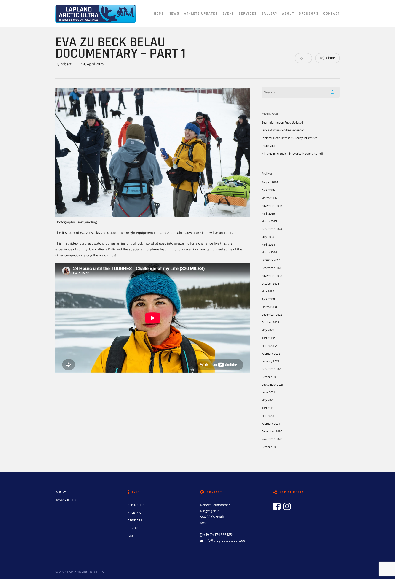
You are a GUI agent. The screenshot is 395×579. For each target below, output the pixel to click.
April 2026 (268, 190)
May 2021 (268, 400)
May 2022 (268, 330)
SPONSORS (135, 520)
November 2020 (272, 439)
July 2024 (268, 237)
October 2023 (270, 284)
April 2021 (268, 408)
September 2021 (272, 385)
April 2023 (268, 299)
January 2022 (270, 361)
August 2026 (270, 182)
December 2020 (272, 431)
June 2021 (268, 392)
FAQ (130, 536)
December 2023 (272, 268)
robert (66, 64)
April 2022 (268, 338)
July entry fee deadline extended (283, 130)
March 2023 (269, 307)
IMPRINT (60, 492)
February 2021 (271, 424)
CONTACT (134, 528)
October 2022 (270, 322)
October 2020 (270, 447)
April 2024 (268, 245)
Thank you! (268, 146)
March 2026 (269, 198)
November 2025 (272, 206)
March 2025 (269, 221)
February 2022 (271, 354)
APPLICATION (136, 505)
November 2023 (272, 276)
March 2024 (269, 252)
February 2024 (271, 260)
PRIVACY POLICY (65, 500)
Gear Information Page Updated (282, 123)
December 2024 (272, 229)
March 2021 (269, 416)
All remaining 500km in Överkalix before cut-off (292, 154)
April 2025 (268, 214)
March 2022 (269, 346)
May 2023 (268, 291)
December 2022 (272, 315)
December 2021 (272, 369)
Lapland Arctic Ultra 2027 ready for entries (289, 138)
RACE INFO (134, 513)
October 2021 (270, 377)
